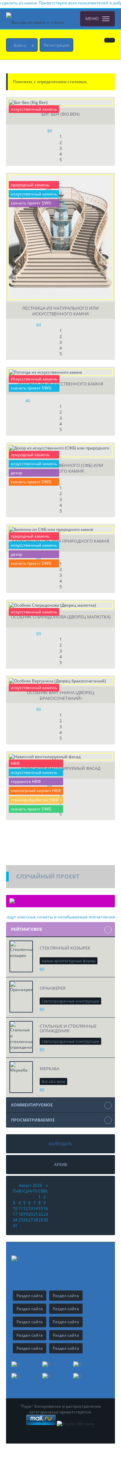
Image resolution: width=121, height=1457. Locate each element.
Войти (20, 45)
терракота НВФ (26, 781)
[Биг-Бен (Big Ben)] (60, 102)
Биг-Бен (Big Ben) (60, 114)
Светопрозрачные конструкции (70, 1001)
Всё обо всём (53, 1081)
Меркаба (49, 1069)
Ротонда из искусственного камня (60, 384)
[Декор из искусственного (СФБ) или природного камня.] (60, 451)
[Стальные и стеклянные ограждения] (21, 1037)
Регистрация (57, 45)
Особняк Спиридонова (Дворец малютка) (61, 617)
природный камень (30, 185)
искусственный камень (34, 109)
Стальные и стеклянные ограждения (68, 1028)
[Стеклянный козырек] (21, 956)
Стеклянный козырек (65, 948)
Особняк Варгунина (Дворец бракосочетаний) (60, 695)
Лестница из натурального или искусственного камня (60, 310)
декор (16, 473)
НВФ (15, 763)
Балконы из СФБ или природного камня (60, 541)
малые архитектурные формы (68, 960)
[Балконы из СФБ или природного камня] (60, 529)
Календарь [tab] (60, 1144)
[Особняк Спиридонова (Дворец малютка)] (60, 605)
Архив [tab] (60, 1164)
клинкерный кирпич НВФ (36, 790)
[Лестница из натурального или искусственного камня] (60, 237)
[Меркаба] (21, 1077)
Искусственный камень (34, 379)
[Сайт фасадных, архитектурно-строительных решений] (35, 19)
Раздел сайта (29, 1295)
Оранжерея (53, 988)
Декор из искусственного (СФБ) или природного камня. (60, 468)
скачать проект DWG (31, 203)
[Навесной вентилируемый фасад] (60, 757)
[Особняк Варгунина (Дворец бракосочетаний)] (60, 681)
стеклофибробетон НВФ (34, 800)
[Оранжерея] (21, 997)
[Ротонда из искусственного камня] (60, 372)
